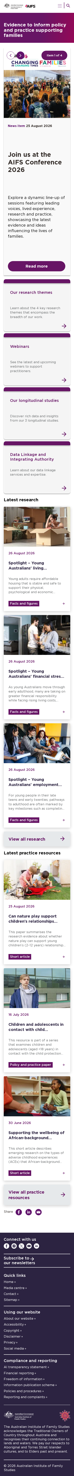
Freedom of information (23, 1379)
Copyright (11, 1330)
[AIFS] (37, 6)
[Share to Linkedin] (29, 1212)
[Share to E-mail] (39, 1212)
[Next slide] (20, 55)
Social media (14, 1348)
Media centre (14, 1288)
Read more (36, 266)
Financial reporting (19, 1373)
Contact (10, 1294)
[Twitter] (21, 1246)
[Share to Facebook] (20, 1212)
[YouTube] (29, 1246)
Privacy (9, 1342)
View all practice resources (26, 1194)
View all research (26, 838)
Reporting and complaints (24, 1397)
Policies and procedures (22, 1391)
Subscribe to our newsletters (19, 1260)
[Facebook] (6, 1246)
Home (8, 1282)
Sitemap (10, 1299)
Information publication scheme (29, 1385)
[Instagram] (14, 1246)
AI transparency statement (25, 1367)
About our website (18, 1318)
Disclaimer (12, 1336)
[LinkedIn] (36, 1246)
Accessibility (14, 1324)
